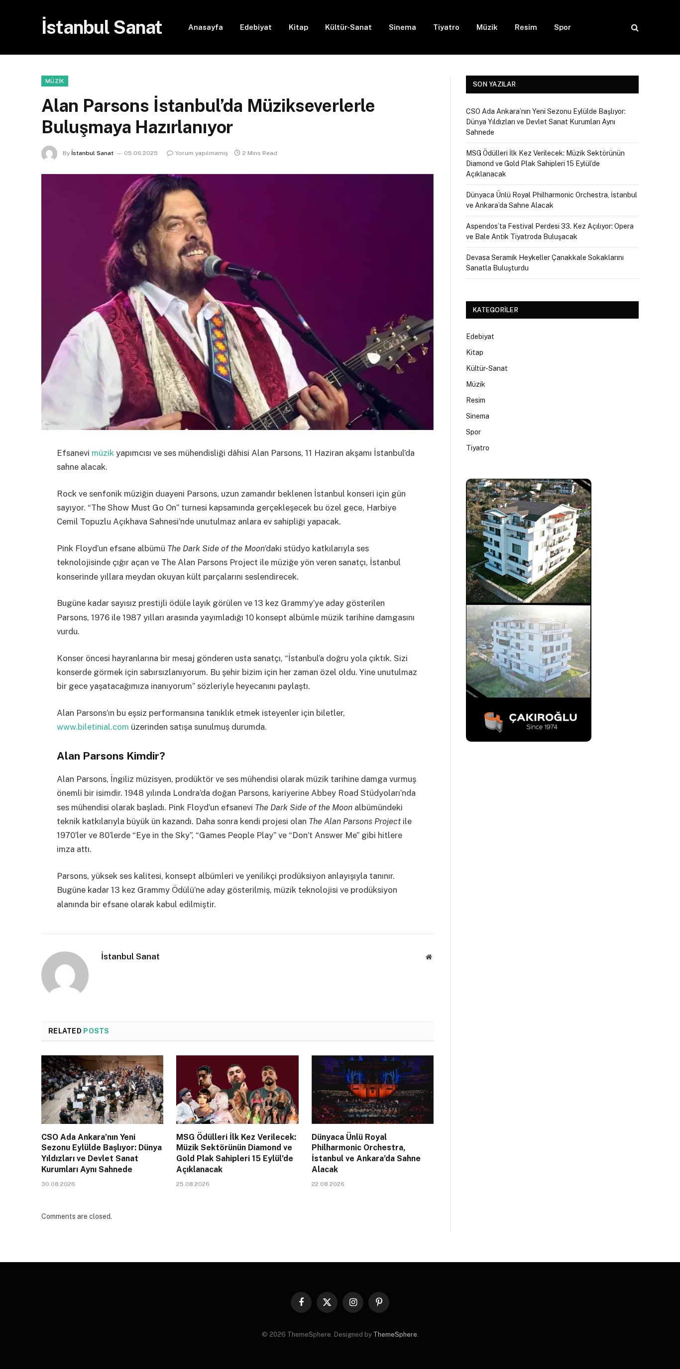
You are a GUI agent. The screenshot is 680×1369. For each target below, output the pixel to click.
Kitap (298, 27)
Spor (562, 27)
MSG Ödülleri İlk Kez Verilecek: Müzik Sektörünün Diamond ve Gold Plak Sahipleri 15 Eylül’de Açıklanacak (236, 1153)
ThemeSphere (395, 1334)
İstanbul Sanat (92, 153)
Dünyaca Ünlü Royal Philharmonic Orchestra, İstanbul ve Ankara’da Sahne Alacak (366, 1153)
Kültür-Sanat (348, 27)
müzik (103, 453)
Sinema (402, 27)
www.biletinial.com (93, 727)
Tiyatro (446, 27)
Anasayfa (205, 27)
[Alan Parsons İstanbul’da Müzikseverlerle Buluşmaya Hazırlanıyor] (237, 302)
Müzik (487, 27)
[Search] (634, 27)
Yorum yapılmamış (201, 153)
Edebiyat (256, 27)
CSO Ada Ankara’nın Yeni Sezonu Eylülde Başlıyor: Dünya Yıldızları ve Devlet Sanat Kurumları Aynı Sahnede (101, 1153)
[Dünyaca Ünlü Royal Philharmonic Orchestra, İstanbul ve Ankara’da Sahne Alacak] (373, 1089)
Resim (526, 27)
